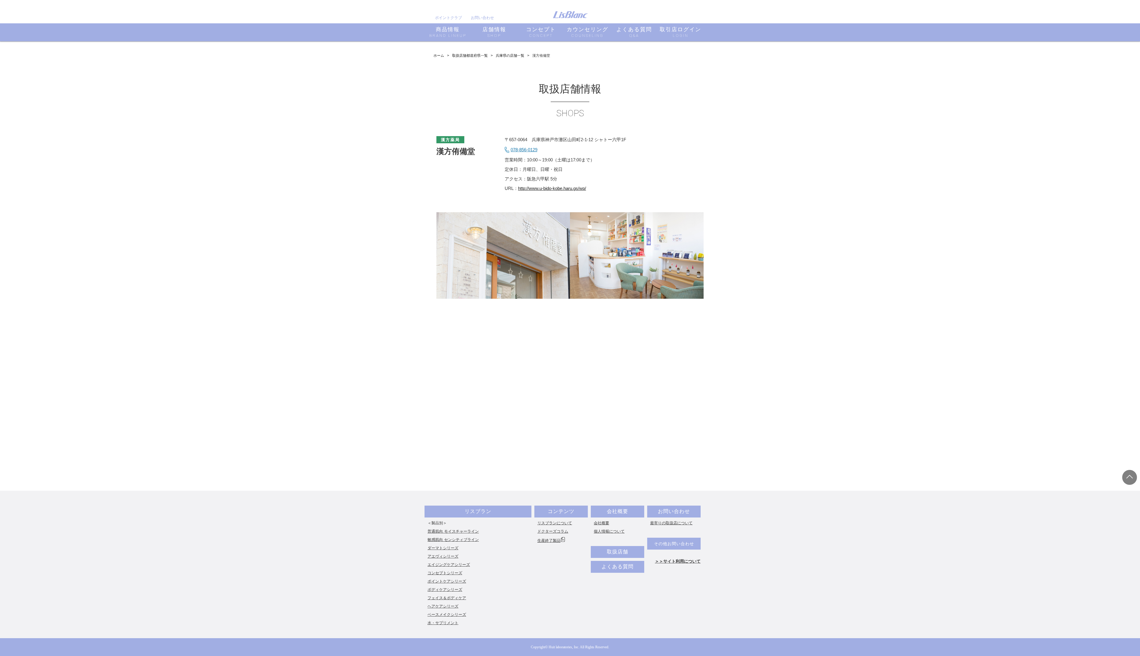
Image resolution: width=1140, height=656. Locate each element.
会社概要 (617, 511)
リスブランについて (554, 523)
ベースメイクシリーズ (447, 614)
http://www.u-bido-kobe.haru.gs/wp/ (552, 188)
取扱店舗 (617, 552)
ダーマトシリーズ (443, 548)
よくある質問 (617, 567)
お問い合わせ (482, 18)
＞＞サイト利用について (678, 561)
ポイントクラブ (448, 18)
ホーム (438, 56)
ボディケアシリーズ (445, 589)
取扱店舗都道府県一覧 (470, 56)
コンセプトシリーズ (445, 573)
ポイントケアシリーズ (447, 581)
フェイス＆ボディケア (447, 598)
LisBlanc (570, 14)
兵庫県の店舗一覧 (510, 56)
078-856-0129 (524, 149)
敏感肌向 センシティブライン (453, 539)
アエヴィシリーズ (443, 556)
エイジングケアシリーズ (449, 564)
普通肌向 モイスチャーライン (453, 531)
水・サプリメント (443, 623)
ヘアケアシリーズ (443, 606)
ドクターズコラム (552, 531)
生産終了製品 (548, 540)
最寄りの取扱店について (671, 523)
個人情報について (609, 531)
